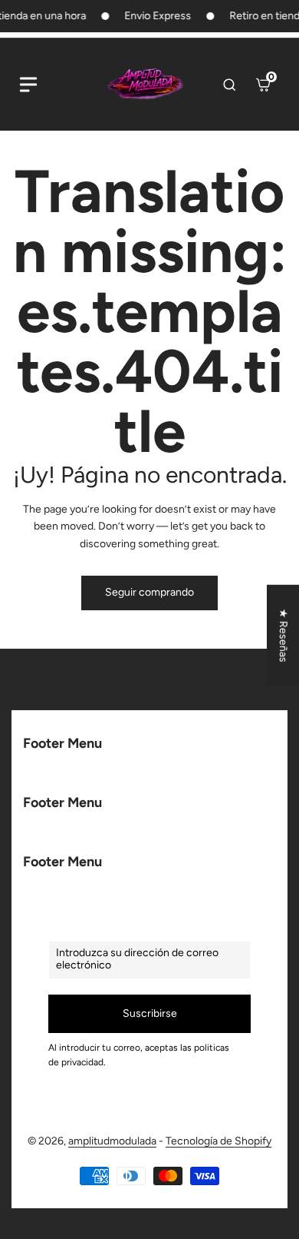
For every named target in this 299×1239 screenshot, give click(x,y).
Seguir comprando (149, 592)
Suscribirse (150, 1013)
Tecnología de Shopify (218, 1141)
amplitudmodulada (112, 1141)
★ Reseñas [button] (283, 636)
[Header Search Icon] (229, 84)
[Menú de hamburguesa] (28, 84)
